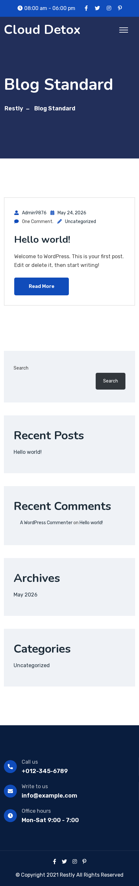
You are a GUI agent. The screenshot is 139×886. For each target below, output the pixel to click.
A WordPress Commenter (46, 522)
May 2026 (25, 595)
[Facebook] (54, 862)
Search (21, 368)
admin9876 (34, 213)
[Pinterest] (84, 862)
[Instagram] (74, 862)
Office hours (36, 811)
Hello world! (42, 239)
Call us (30, 762)
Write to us (35, 786)
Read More (41, 286)
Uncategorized (80, 221)
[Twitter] (64, 862)
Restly (14, 108)
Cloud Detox (42, 29)
